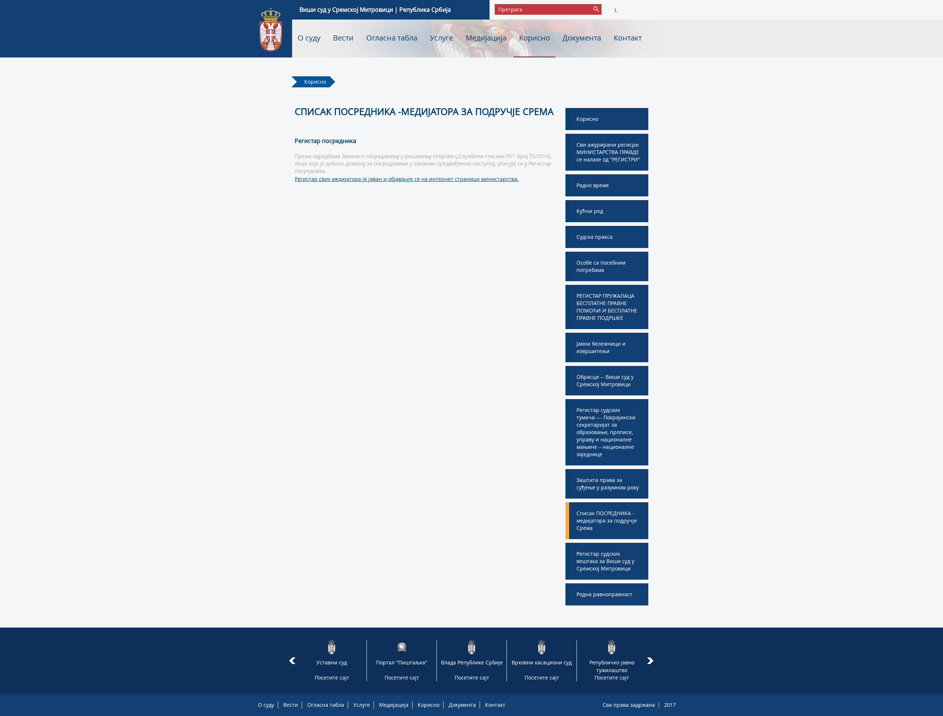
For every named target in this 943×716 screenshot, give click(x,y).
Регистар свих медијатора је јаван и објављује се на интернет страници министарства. (407, 178)
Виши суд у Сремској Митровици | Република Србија (375, 9)
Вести (343, 38)
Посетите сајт (332, 677)
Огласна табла (391, 38)
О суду (309, 38)
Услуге (441, 38)
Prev (292, 661)
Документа (581, 38)
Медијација (486, 38)
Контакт (628, 38)
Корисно (534, 38)
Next (651, 661)
